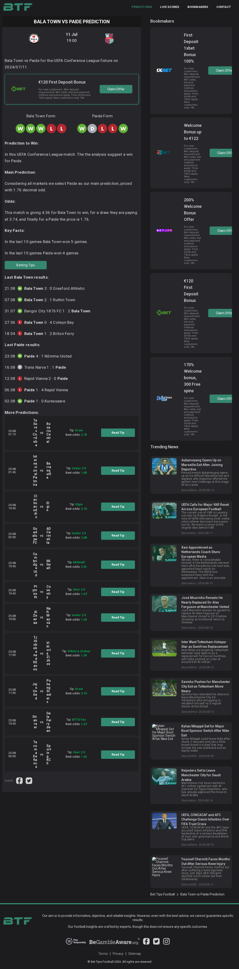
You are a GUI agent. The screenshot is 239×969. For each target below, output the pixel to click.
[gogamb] (114, 943)
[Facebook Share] (20, 780)
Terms (103, 953)
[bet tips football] (18, 7)
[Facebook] (146, 943)
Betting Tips (25, 265)
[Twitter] (156, 943)
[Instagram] (166, 943)
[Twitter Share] (29, 780)
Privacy (118, 953)
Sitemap (134, 953)
